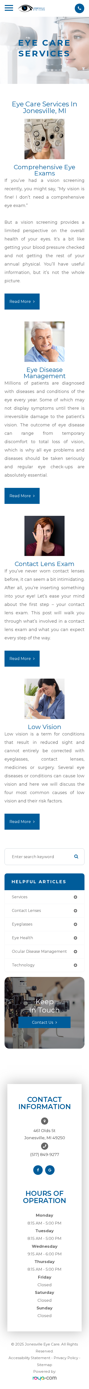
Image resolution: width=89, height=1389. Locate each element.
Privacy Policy (66, 1358)
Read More (20, 301)
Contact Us (42, 1022)
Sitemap (44, 1364)
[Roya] (44, 1378)
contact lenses (26, 910)
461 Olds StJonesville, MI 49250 (44, 1134)
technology (23, 965)
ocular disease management (39, 951)
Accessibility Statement (29, 1358)
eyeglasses (22, 924)
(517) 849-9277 (44, 1154)
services (19, 897)
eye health (22, 938)
